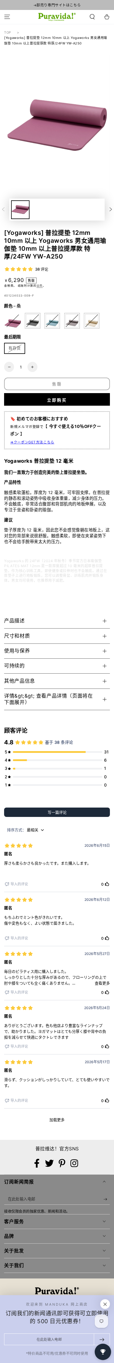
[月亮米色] (91, 320)
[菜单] (7, 17)
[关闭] (105, 1304)
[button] (92, 17)
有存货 (14, 348)
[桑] (12, 320)
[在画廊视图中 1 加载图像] (20, 209)
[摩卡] (72, 320)
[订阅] (106, 1199)
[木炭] (32, 320)
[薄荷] (52, 320)
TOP (7, 32)
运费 (40, 285)
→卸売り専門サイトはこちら (57, 5)
